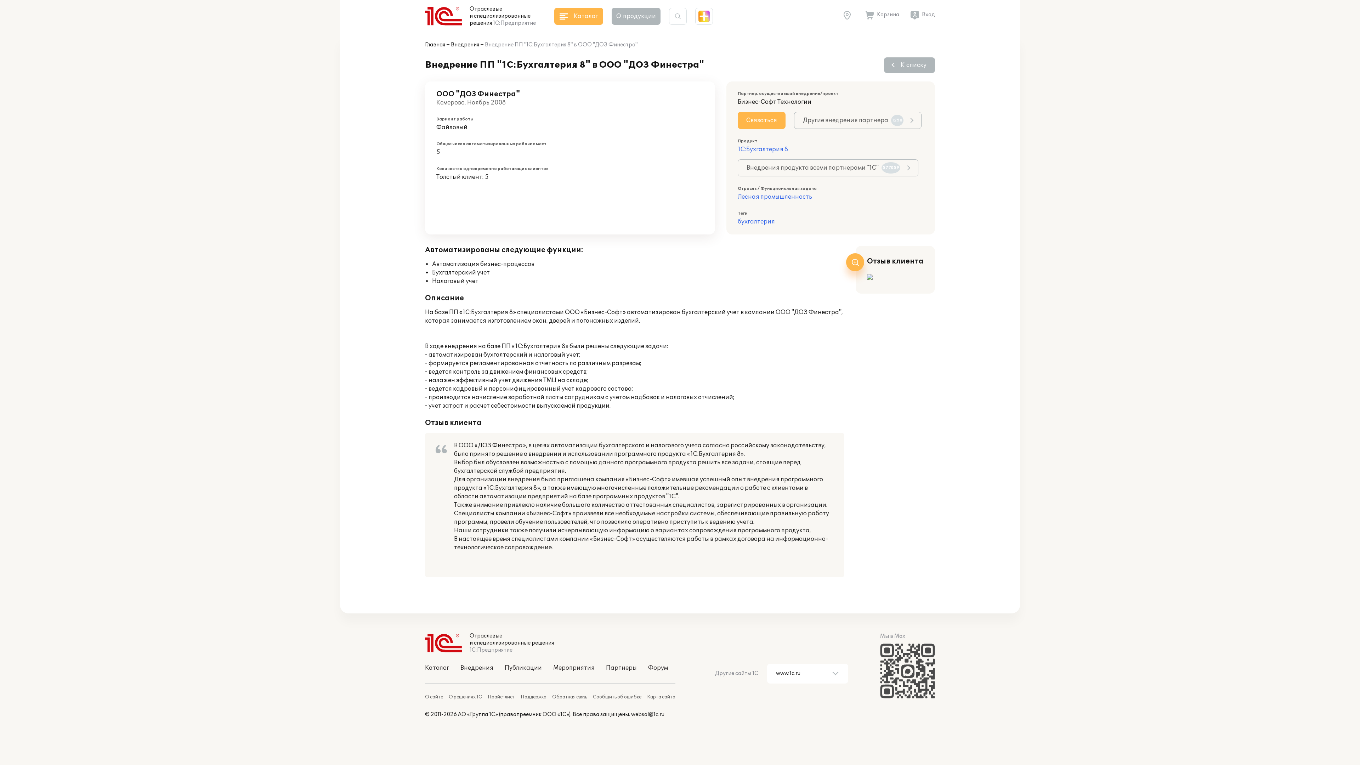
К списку (913, 65)
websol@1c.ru (647, 715)
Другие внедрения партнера (852, 120)
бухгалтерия (756, 221)
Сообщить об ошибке (617, 697)
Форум (658, 668)
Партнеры (621, 668)
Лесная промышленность (775, 196)
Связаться (761, 120)
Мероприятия (574, 668)
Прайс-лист (501, 697)
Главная (435, 45)
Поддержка (533, 697)
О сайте (434, 697)
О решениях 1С (465, 697)
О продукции (636, 16)
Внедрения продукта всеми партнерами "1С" (823, 167)
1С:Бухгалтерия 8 (763, 149)
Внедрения (465, 45)
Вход (928, 15)
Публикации (523, 668)
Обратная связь (569, 697)
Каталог (437, 668)
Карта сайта (661, 697)
